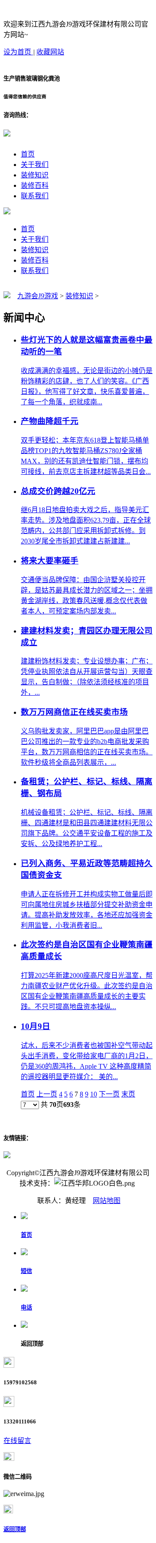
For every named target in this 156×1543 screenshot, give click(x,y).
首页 (28, 154)
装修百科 (35, 185)
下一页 (109, 1094)
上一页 (46, 1094)
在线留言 (17, 1440)
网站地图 (106, 1200)
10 (93, 1094)
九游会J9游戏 (37, 296)
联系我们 (35, 196)
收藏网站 (50, 52)
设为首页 (18, 52)
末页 (128, 1094)
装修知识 (35, 175)
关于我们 (35, 164)
